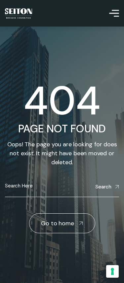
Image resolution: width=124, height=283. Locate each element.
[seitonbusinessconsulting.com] (18, 13)
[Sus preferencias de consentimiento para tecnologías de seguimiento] (112, 271)
